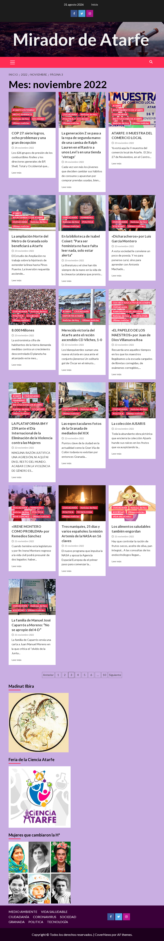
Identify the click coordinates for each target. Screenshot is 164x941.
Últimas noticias (21, 123)
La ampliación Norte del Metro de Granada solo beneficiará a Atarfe (30, 241)
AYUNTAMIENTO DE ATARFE (128, 110)
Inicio (94, 4)
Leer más (16, 172)
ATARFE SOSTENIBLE (24, 110)
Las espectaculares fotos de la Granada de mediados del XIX (81, 428)
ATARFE (117, 105)
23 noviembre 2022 (124, 143)
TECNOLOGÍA (140, 316)
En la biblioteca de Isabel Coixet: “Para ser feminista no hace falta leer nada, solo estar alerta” (81, 245)
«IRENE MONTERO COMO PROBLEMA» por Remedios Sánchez (30, 531)
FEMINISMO (87, 217)
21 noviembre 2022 (24, 541)
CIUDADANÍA (70, 114)
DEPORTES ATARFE (73, 316)
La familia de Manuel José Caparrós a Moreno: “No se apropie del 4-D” (31, 625)
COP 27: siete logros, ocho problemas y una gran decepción (29, 138)
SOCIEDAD (38, 118)
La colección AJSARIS (128, 423)
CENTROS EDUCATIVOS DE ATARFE (131, 302)
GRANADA (17, 922)
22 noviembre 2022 (74, 344)
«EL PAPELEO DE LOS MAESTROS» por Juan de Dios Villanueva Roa (131, 335)
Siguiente (115, 675)
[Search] (151, 61)
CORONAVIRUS (44, 917)
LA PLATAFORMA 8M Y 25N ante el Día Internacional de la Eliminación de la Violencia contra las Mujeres (32, 433)
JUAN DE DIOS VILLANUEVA (127, 311)
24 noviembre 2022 (24, 147)
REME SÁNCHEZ (21, 516)
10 (104, 675)
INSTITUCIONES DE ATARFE (127, 118)
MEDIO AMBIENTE (22, 114)
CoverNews (103, 934)
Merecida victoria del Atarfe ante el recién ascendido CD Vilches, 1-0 (82, 335)
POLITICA (68, 118)
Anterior (48, 675)
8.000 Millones (23, 330)
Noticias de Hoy (21, 118)
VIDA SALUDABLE (122, 516)
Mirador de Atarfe (81, 39)
